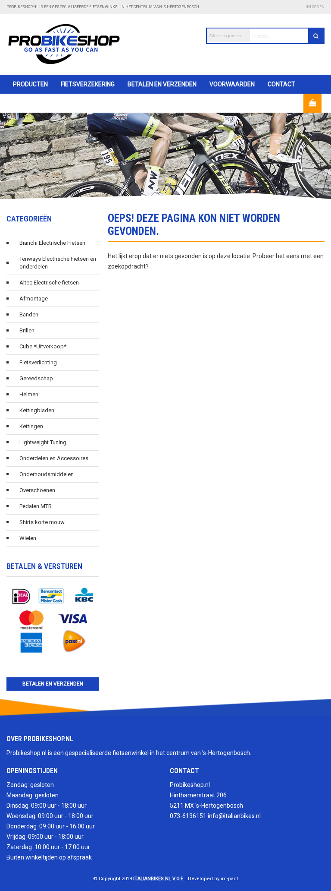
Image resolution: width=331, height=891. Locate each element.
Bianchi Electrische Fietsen (52, 243)
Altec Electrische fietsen (49, 282)
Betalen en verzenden (162, 84)
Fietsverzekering (88, 84)
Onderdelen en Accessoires (53, 458)
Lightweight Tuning (42, 442)
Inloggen (315, 7)
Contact (281, 84)
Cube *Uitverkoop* (42, 346)
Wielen (27, 538)
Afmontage (33, 298)
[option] (165, 156)
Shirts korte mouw (42, 522)
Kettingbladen (36, 410)
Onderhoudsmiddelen (46, 474)
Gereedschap (36, 378)
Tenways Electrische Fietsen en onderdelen (57, 263)
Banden (28, 314)
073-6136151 (188, 815)
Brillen (26, 330)
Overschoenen (37, 490)
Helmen (28, 394)
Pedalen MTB (35, 506)
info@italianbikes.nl (234, 815)
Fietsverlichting (38, 362)
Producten (30, 84)
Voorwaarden (232, 84)
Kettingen (31, 426)
